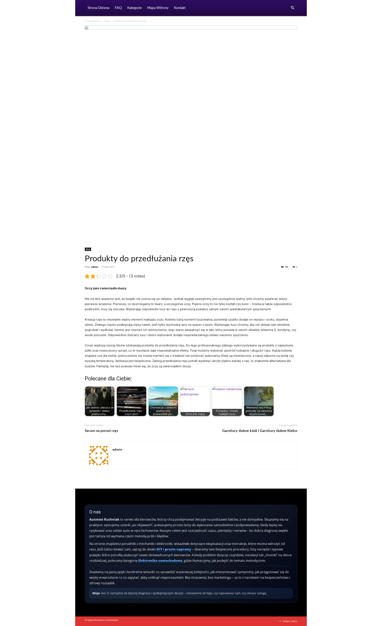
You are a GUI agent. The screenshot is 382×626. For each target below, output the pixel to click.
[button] (292, 8)
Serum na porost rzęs (101, 431)
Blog (106, 20)
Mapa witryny (158, 8)
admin (94, 266)
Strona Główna (98, 8)
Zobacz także (290, 621)
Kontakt (180, 8)
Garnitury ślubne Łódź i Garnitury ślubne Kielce (259, 431)
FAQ (118, 8)
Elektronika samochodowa (160, 560)
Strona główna (93, 20)
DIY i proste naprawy (174, 549)
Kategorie (134, 8)
